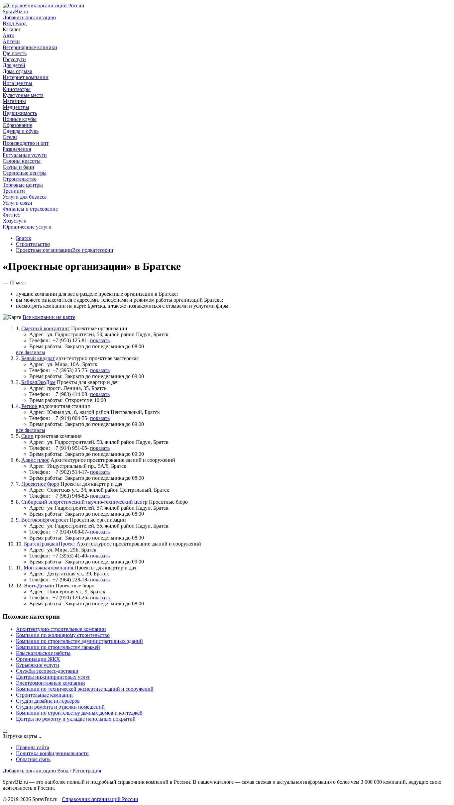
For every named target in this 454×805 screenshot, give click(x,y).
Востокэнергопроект (44, 520)
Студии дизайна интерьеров (48, 701)
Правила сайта (32, 747)
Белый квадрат (38, 358)
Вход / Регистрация (79, 770)
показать (100, 340)
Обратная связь (33, 759)
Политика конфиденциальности (52, 753)
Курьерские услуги (37, 665)
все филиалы (30, 352)
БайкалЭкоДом (38, 382)
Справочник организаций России (100, 799)
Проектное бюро (40, 484)
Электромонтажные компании (50, 683)
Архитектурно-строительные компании (61, 629)
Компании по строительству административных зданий (79, 641)
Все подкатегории (92, 250)
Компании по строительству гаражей (58, 647)
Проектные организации (44, 250)
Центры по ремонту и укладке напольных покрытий (76, 719)
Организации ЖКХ (38, 659)
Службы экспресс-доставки (47, 671)
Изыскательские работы (43, 653)
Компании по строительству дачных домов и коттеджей (79, 713)
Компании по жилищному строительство (63, 635)
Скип (27, 436)
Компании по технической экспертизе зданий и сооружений (85, 689)
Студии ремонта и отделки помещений (60, 707)
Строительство (33, 244)
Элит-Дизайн (39, 585)
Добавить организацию (29, 770)
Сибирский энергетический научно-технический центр (84, 502)
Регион (29, 406)
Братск (23, 238)
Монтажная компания (48, 567)
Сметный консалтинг (45, 328)
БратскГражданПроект (49, 544)
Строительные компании (44, 695)
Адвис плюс (35, 460)
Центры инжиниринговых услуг (53, 677)
